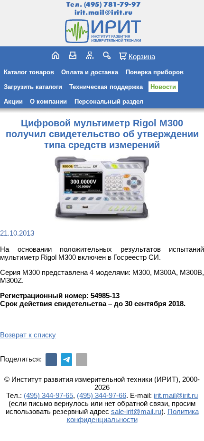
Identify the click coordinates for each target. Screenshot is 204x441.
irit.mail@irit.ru (103, 12)
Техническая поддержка (106, 86)
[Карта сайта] (89, 55)
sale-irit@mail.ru (136, 411)
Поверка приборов (155, 72)
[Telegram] (66, 359)
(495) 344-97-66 (101, 395)
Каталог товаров (29, 72)
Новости (163, 86)
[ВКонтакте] (51, 359)
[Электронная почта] (81, 359)
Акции (13, 101)
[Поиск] (107, 55)
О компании (48, 101)
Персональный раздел (108, 101)
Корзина (142, 56)
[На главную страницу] (102, 31)
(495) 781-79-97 (112, 4)
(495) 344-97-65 (48, 395)
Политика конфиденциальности (133, 415)
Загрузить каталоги (33, 86)
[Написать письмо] (72, 55)
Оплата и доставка (89, 72)
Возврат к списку (28, 335)
